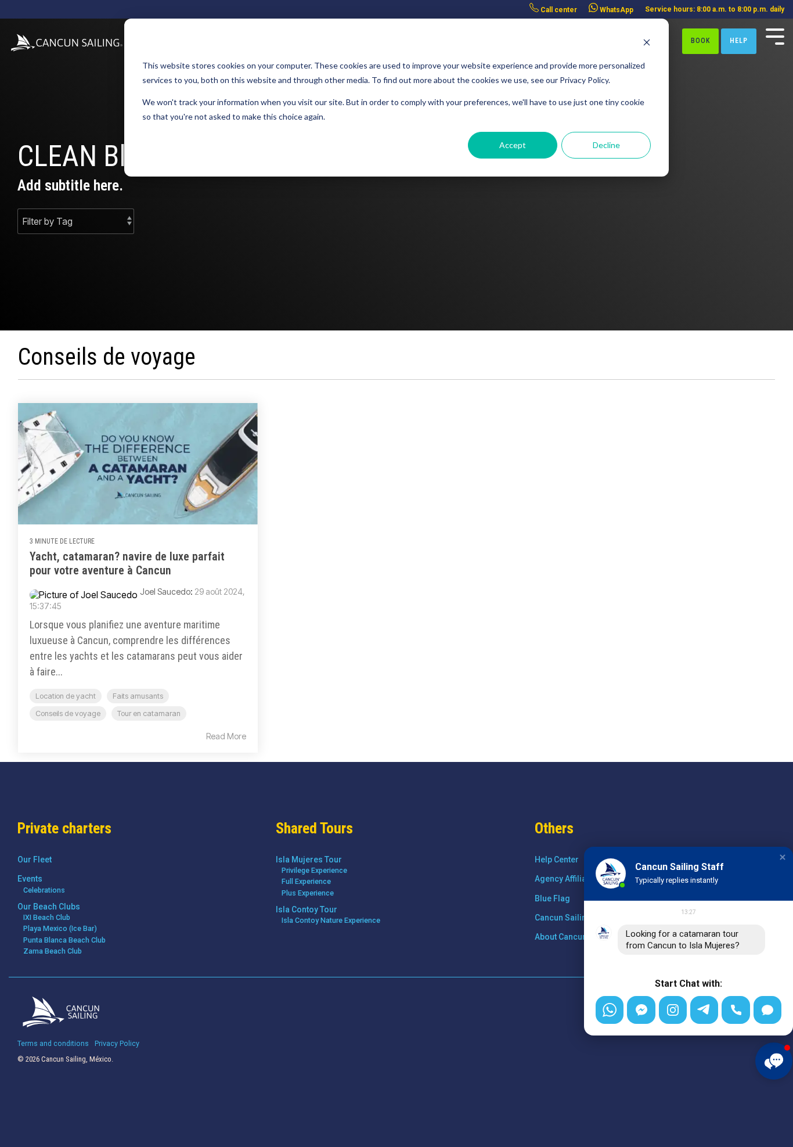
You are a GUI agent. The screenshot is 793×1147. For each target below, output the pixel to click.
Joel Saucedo (165, 591)
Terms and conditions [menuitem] (53, 1043)
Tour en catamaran (149, 713)
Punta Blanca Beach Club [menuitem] (64, 940)
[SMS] (767, 1010)
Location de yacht (65, 696)
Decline (606, 145)
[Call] (735, 1010)
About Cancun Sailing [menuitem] (575, 936)
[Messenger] (641, 1010)
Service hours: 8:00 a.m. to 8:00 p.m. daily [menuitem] (714, 9)
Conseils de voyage (67, 713)
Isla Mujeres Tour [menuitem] (309, 859)
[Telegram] (704, 1010)
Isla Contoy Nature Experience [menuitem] (331, 920)
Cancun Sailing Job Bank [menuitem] (582, 917)
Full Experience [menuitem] (306, 881)
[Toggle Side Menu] (775, 35)
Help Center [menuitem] (557, 859)
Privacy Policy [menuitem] (117, 1043)
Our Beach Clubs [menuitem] (48, 906)
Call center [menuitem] (558, 10)
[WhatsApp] (609, 1010)
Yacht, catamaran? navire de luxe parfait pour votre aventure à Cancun (127, 563)
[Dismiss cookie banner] (647, 44)
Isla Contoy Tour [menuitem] (306, 909)
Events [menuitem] (29, 878)
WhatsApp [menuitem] (615, 10)
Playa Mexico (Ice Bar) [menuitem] (60, 928)
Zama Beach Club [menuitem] (52, 951)
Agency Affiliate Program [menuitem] (582, 878)
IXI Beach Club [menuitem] (46, 917)
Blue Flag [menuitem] (552, 898)
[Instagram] (673, 1010)
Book (700, 41)
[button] (782, 857)
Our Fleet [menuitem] (34, 859)
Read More (226, 736)
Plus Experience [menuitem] (308, 893)
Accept (512, 145)
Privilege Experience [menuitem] (314, 870)
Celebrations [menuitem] (44, 890)
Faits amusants (138, 696)
